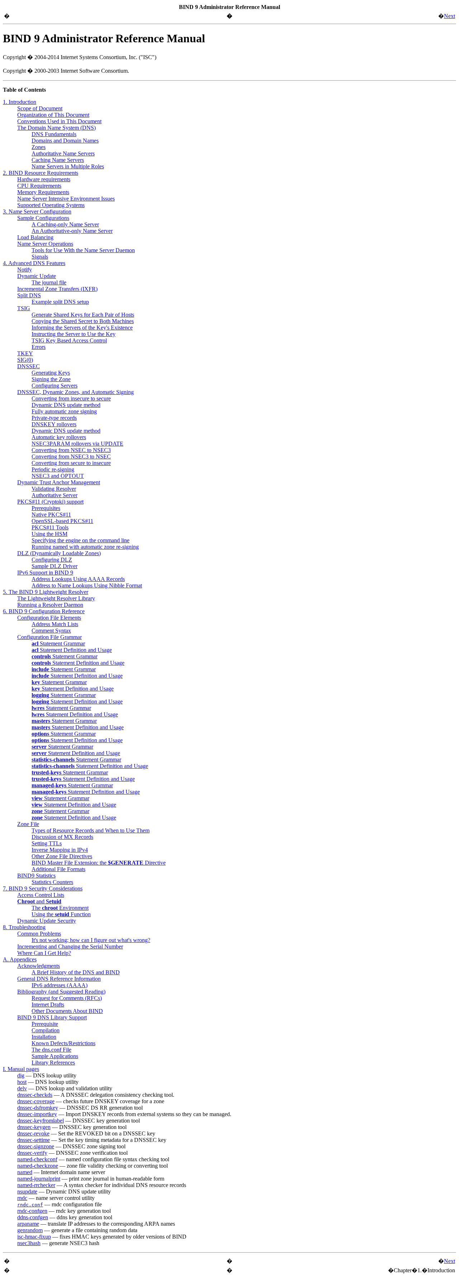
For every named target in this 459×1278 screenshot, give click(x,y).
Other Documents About (67, 1011)
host (22, 1082)
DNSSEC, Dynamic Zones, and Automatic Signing (75, 392)
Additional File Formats (58, 869)
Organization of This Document (53, 115)
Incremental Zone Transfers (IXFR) (57, 289)
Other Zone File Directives (62, 856)
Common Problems (39, 934)
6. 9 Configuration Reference (44, 611)
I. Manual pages (21, 1069)
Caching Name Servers (58, 160)
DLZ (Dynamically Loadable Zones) (59, 553)
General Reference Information (59, 979)
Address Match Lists (55, 624)
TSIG (23, 308)
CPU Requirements (39, 186)
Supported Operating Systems (51, 205)
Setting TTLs (47, 843)
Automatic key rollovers (59, 437)
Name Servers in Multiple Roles (68, 166)
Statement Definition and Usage (72, 650)
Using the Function (61, 914)
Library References (53, 1063)
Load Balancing (35, 237)
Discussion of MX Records (62, 837)
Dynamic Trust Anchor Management (58, 482)
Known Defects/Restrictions (63, 1043)
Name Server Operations (45, 244)
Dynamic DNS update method (66, 405)
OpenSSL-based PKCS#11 (62, 521)
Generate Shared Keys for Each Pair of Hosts (83, 315)
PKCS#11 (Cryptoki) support (50, 502)
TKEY (25, 353)
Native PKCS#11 (51, 514)
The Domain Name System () (56, 128)
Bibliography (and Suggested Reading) (61, 992)
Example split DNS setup (60, 302)
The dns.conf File (51, 1050)
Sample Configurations (43, 218)
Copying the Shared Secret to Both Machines (83, 321)
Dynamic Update (36, 276)
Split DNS (29, 295)
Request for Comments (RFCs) (67, 998)
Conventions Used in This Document (59, 121)
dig (20, 1075)
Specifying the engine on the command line (80, 540)
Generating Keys (51, 373)
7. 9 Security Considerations (42, 888)
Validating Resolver (54, 489)
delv (22, 1088)
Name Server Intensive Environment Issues (66, 199)
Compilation (46, 1030)
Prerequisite (45, 1024)
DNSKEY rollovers (54, 424)
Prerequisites (46, 508)
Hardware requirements (43, 179)
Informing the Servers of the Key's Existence (82, 328)
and (39, 901)
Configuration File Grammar (49, 637)
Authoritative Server (54, 495)
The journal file (49, 282)
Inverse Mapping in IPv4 (60, 850)
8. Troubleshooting (24, 927)
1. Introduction (19, 102)
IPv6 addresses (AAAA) (59, 985)
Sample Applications (55, 1056)
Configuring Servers (54, 386)
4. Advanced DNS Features (34, 263)
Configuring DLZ (52, 560)
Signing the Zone (51, 379)
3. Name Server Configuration (37, 211)
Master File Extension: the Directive (99, 863)
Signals (40, 257)
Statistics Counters (52, 882)
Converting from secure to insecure (71, 463)
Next (449, 16)
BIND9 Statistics (36, 876)
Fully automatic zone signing (64, 411)
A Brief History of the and (76, 972)
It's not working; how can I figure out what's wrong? (91, 940)
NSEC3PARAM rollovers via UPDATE (77, 444)
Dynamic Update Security (46, 921)
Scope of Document (39, 108)
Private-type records (54, 418)
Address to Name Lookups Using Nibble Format (87, 585)
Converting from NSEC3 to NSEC (71, 456)
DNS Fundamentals (54, 134)
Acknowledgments (38, 966)
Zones (39, 147)
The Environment (60, 908)
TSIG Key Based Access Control (69, 340)
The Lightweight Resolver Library (56, 598)
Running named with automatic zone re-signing (85, 547)
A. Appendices (20, 959)
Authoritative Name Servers (63, 153)
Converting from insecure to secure (71, 398)
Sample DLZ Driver (54, 566)
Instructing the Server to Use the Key (73, 334)
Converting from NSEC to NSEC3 (71, 450)
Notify (24, 269)
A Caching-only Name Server (65, 224)
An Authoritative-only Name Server (72, 231)
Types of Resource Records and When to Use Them (91, 830)
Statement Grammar (58, 643)
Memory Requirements (43, 192)
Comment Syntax (51, 631)
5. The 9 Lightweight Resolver (45, 592)
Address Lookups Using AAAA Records (78, 579)
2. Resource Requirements (40, 173)
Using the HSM (49, 534)
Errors (39, 347)
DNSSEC (28, 366)
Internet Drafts (48, 1004)
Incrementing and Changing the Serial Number (70, 946)
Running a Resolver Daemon (50, 605)
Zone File (28, 824)
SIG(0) (25, 360)
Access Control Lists (40, 895)
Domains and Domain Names (65, 141)
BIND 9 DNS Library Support (52, 1017)
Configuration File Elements (49, 618)
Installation (44, 1037)
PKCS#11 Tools (50, 527)
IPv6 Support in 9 (45, 573)
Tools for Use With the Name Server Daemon (83, 250)
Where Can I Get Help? (44, 953)
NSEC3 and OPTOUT (58, 476)
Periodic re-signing (53, 469)
